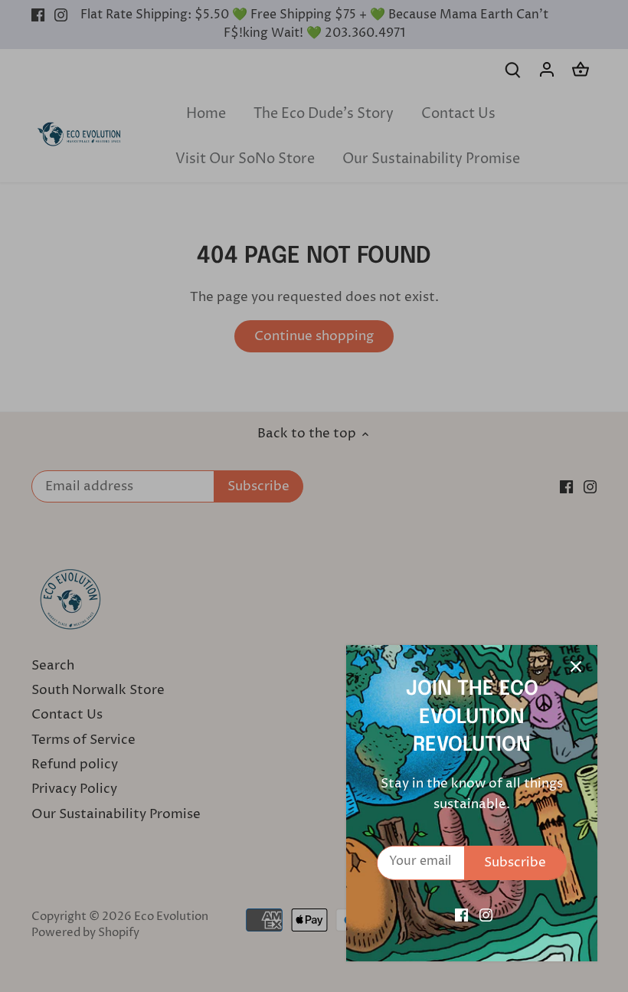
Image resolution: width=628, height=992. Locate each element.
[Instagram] (485, 915)
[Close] (576, 666)
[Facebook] (461, 915)
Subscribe (515, 862)
